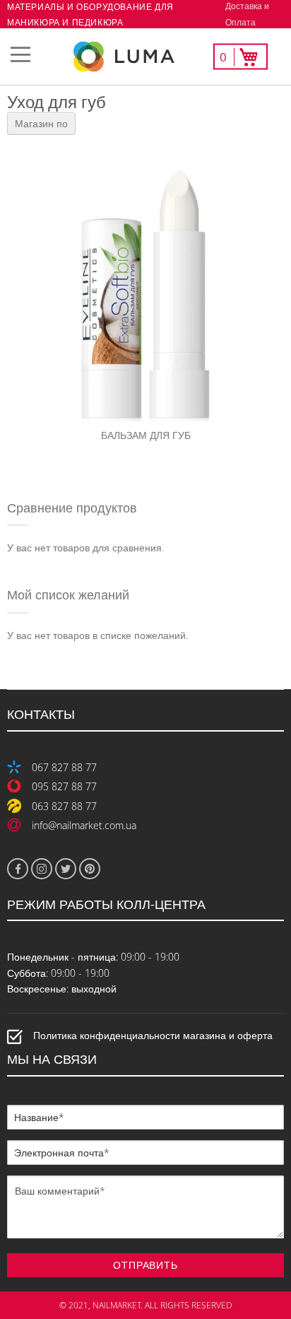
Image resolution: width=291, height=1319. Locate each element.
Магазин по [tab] (41, 123)
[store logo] (145, 57)
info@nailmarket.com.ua (84, 825)
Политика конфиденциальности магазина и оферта (153, 1035)
